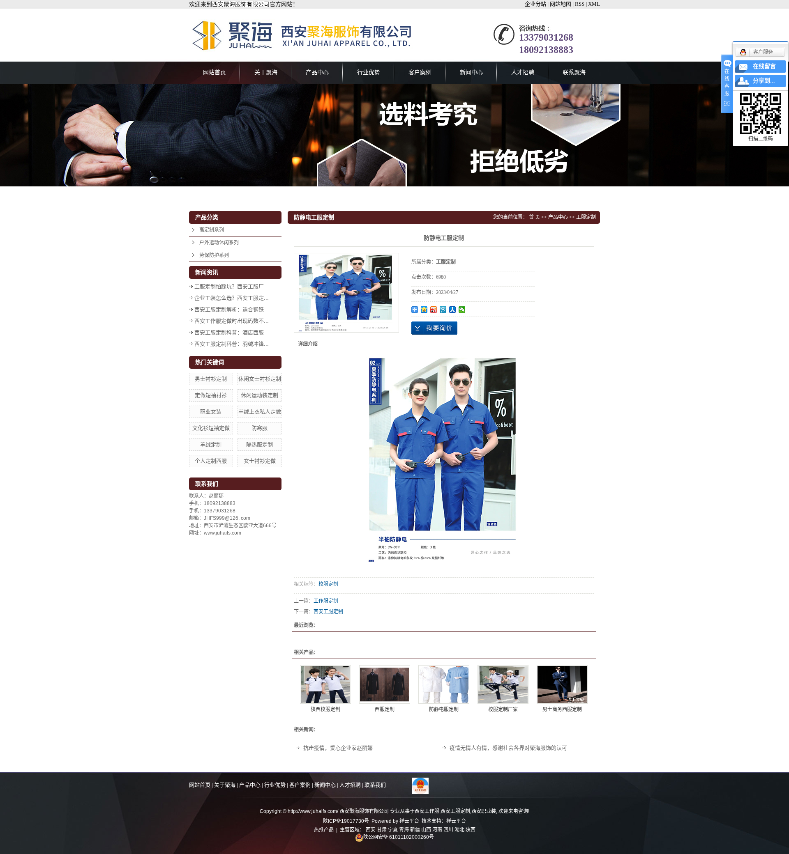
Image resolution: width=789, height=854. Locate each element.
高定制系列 (211, 230)
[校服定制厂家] (503, 684)
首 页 (534, 217)
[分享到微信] (462, 309)
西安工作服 (427, 811)
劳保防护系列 (214, 255)
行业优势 (368, 72)
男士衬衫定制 (211, 379)
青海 (404, 830)
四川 (448, 830)
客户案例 (419, 72)
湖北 (459, 830)
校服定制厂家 (503, 709)
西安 (371, 830)
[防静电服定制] (443, 684)
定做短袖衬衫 (211, 395)
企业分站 (535, 4)
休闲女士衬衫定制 (259, 379)
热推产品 (324, 830)
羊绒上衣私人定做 (259, 412)
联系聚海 (574, 72)
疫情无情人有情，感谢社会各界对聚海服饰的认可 (508, 748)
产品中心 (317, 72)
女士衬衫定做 (260, 461)
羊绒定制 (210, 444)
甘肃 (382, 830)
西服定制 (384, 709)
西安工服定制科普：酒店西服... (231, 332)
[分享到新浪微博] (433, 309)
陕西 (470, 830)
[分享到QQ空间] (424, 309)
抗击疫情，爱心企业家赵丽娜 (338, 748)
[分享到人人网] (452, 309)
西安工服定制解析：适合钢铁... (231, 309)
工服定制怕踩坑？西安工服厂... (231, 286)
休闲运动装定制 (259, 395)
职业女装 (210, 412)
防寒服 (259, 428)
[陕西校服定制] (325, 684)
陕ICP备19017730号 (346, 821)
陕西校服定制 (325, 709)
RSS (579, 4)
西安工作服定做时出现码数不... (231, 321)
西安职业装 (483, 811)
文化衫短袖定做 (211, 428)
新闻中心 (471, 72)
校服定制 (328, 584)
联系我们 (375, 785)
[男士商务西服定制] (562, 684)
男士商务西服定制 (562, 709)
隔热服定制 (259, 444)
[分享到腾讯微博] (443, 309)
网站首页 (214, 72)
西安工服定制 (328, 612)
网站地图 (560, 4)
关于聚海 (265, 72)
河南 (437, 830)
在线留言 (764, 66)
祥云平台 (409, 821)
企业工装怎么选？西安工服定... (231, 298)
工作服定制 (326, 601)
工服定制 (586, 217)
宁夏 (393, 830)
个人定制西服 (211, 461)
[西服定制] (384, 684)
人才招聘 (522, 72)
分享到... (764, 81)
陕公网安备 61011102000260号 (398, 837)
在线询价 (434, 328)
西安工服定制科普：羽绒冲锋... (231, 344)
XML (594, 4)
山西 (426, 830)
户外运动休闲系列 (219, 243)
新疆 (415, 830)
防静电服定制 (444, 709)
